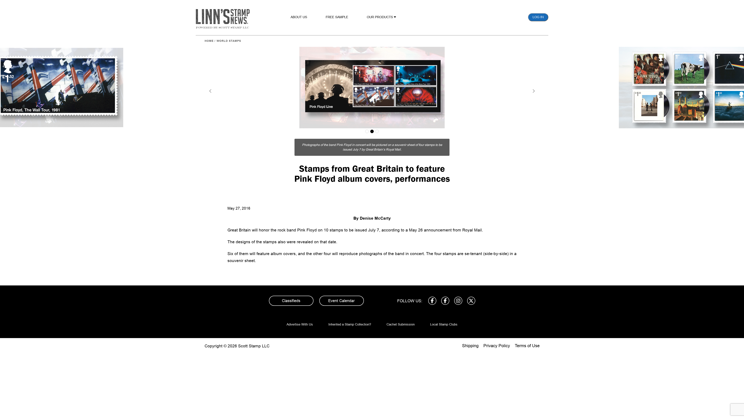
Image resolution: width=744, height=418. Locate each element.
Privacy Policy (496, 345)
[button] (210, 91)
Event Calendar (341, 301)
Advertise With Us (300, 324)
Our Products (380, 17)
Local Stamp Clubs (443, 324)
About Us (299, 17)
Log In (538, 17)
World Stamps (229, 40)
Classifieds (291, 301)
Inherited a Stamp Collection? (349, 324)
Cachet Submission (401, 324)
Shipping (470, 345)
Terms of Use (527, 345)
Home (209, 40)
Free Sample (337, 17)
